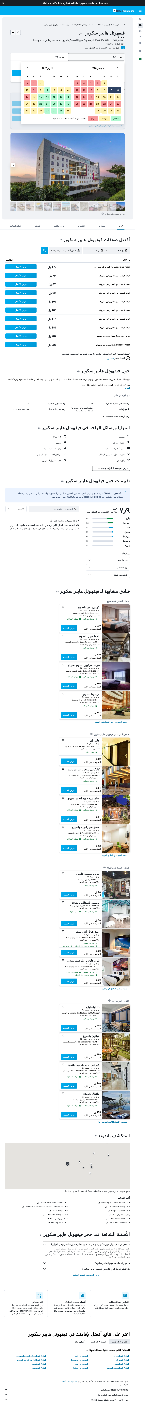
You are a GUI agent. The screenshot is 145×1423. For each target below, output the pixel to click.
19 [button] (77, 97)
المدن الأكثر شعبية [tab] (98, 1341)
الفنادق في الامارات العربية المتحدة (31, 1359)
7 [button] (111, 90)
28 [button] (111, 110)
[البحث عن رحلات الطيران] (140, 19)
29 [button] (104, 110)
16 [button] (97, 97)
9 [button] (97, 90)
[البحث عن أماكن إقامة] (140, 25)
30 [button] (97, 110)
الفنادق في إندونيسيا (79, 1359)
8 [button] (104, 90)
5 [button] (77, 83)
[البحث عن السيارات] (140, 31)
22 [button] (104, 103)
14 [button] (111, 97)
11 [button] (84, 90)
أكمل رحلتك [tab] (79, 1341)
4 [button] (84, 83)
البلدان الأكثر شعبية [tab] (119, 1341)
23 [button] (97, 103)
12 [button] (77, 90)
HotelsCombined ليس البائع (114, 1389)
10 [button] (90, 90)
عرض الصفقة (68, 628)
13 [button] (118, 97)
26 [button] (77, 103)
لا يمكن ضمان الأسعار (69, 1381)
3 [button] (90, 83)
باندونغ (69, 24)
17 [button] (90, 97)
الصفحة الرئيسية (119, 24)
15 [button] (104, 97)
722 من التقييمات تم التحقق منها (100, 47)
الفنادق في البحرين (121, 1363)
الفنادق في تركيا (122, 1359)
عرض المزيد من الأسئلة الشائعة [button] (86, 1274)
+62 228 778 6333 (115, 43)
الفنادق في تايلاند (39, 1367)
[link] (111, 722)
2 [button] (97, 83)
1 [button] (104, 83)
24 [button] (90, 103)
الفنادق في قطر (81, 1356)
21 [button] (111, 103)
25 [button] (84, 103)
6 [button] (118, 90)
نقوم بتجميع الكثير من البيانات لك (113, 1394)
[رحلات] (140, 51)
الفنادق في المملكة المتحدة (118, 1367)
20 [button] (118, 103)
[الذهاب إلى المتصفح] (140, 43)
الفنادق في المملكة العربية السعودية (31, 1356)
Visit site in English (52, 3)
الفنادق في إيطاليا (80, 1367)
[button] (3, 3)
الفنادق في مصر (81, 1363)
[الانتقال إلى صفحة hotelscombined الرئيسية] (124, 10)
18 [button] (84, 97)
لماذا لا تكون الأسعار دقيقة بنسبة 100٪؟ (109, 1399)
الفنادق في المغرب (121, 1356)
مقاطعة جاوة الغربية (87, 24)
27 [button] (118, 110)
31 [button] (27, 110)
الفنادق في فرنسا (39, 1363)
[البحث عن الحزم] (140, 37)
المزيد (127, 387)
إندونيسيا (107, 24)
